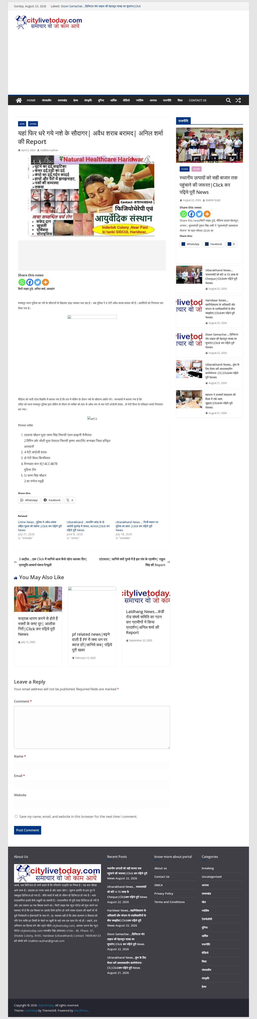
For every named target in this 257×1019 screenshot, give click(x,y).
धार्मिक (113, 100)
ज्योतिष (139, 100)
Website (20, 795)
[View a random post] (238, 100)
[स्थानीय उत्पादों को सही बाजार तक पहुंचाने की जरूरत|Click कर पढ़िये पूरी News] (209, 145)
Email (19, 776)
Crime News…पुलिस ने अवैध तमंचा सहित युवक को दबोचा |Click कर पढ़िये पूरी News (40, 526)
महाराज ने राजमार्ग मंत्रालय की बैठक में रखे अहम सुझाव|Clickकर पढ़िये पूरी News (220, 401)
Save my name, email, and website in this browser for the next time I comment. (78, 816)
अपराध (153, 100)
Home (31, 100)
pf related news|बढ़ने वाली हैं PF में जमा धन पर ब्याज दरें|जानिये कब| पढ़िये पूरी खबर (92, 642)
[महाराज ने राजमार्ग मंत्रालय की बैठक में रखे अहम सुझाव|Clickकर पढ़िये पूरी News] (189, 404)
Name (20, 756)
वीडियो (126, 100)
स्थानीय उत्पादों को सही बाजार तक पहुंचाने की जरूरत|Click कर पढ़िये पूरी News (209, 184)
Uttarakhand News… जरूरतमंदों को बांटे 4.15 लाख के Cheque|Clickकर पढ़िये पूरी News (221, 276)
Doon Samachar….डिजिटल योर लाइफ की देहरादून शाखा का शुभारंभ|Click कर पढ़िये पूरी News (221, 341)
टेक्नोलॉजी (207, 919)
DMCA (158, 885)
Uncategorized (212, 877)
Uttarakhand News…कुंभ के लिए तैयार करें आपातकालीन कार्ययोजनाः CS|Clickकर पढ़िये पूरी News (222, 371)
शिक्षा (180, 100)
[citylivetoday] (19, 100)
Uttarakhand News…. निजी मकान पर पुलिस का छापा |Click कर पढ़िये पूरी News (137, 526)
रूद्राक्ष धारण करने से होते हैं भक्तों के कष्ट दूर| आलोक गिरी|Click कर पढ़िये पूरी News (38, 626)
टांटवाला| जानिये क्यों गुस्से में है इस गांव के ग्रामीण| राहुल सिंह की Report (132, 562)
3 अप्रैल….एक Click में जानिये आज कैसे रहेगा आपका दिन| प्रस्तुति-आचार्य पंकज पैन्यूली (53, 562)
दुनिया (101, 100)
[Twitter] (37, 282)
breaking (208, 868)
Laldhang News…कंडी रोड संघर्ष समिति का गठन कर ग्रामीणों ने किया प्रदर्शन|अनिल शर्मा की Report (145, 622)
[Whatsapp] (21, 282)
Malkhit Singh (213, 200)
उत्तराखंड (62, 100)
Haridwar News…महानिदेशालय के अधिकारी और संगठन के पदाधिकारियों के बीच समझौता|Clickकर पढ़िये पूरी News (220, 308)
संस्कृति (88, 100)
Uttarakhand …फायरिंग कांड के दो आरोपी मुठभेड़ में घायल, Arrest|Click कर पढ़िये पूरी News (88, 526)
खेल (204, 902)
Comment (23, 701)
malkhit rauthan (49, 150)
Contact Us (197, 100)
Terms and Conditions (169, 902)
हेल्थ (75, 100)
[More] (45, 282)
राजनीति (167, 100)
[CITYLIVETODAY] (57, 866)
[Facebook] (29, 282)
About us (160, 868)
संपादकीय (46, 100)
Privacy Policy (163, 893)
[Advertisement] (128, 65)
